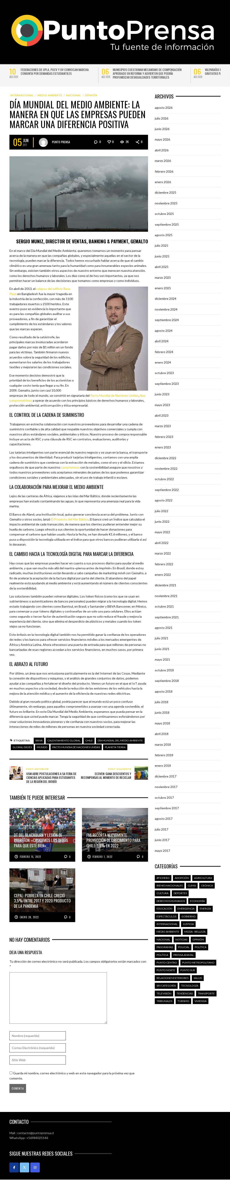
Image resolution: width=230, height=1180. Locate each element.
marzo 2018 (163, 744)
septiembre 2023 (167, 383)
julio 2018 (161, 702)
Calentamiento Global (63, 740)
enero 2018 (163, 765)
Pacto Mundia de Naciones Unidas (76, 747)
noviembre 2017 (166, 787)
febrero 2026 (164, 171)
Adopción (182, 878)
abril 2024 (161, 341)
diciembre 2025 (165, 192)
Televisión (164, 993)
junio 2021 (162, 649)
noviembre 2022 (166, 468)
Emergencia (186, 908)
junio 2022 (162, 521)
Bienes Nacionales (170, 885)
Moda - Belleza (195, 931)
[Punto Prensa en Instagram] (35, 1167)
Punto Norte (166, 970)
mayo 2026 (162, 139)
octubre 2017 (164, 797)
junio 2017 (162, 840)
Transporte (206, 993)
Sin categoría (166, 985)
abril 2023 (161, 415)
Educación (164, 908)
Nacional (73, 95)
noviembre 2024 (166, 309)
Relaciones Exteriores (172, 978)
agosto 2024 (163, 330)
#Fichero (163, 878)
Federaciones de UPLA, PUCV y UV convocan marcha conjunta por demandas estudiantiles (55, 71)
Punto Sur (187, 970)
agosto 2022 (163, 500)
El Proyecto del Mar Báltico (69, 519)
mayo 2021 (162, 659)
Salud (198, 978)
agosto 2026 (163, 107)
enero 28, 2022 (29, 917)
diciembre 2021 (165, 585)
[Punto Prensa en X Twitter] (24, 1167)
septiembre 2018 (167, 681)
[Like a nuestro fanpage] (14, 1167)
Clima (192, 885)
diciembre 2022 (165, 458)
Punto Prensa (61, 141)
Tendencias (185, 993)
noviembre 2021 (166, 596)
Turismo (183, 1001)
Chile (89, 740)
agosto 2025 (163, 235)
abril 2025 (161, 267)
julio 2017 (161, 829)
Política (200, 947)
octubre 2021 (164, 606)
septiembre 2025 (167, 224)
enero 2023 (163, 447)
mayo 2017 (162, 850)
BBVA (38, 740)
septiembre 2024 (167, 320)
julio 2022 (161, 511)
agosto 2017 (163, 818)
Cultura (162, 893)
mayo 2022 (162, 532)
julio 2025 (161, 245)
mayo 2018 (162, 723)
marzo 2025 (163, 277)
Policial (184, 947)
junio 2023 (162, 394)
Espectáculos (166, 916)
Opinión (91, 95)
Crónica (207, 885)
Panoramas (165, 947)
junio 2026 (162, 129)
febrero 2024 (164, 352)
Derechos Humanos (171, 901)
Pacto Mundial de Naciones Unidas (114, 395)
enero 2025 (163, 288)
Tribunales (164, 1001)
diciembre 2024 (165, 298)
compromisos (70, 467)
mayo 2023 (162, 405)
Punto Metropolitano (198, 962)
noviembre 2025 (166, 203)
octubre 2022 (164, 479)
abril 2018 (161, 734)
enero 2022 (163, 574)
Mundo (42, 747)
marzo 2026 (163, 161)
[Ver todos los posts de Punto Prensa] (43, 142)
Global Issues (22, 747)
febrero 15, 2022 (30, 857)
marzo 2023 (163, 426)
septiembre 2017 (167, 808)
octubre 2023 (164, 373)
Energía (205, 908)
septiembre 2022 (167, 490)
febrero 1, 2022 (102, 857)
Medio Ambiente (50, 95)
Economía (197, 901)
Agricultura (203, 878)
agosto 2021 (163, 628)
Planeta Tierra (115, 747)
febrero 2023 (164, 437)
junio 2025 (162, 256)
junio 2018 (162, 712)
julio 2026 (161, 118)
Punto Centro (167, 962)
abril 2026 (161, 150)
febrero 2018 (164, 755)
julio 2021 (161, 638)
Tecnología (189, 985)
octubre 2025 (164, 214)
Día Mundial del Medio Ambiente (120, 740)
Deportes (180, 893)
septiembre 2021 (167, 617)
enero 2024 (163, 362)
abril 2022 (161, 543)
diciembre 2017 (165, 776)
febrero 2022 (164, 564)
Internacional (22, 95)
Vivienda (201, 1001)
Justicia (188, 924)
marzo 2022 (163, 553)
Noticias (181, 939)
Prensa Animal (183, 955)
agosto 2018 (163, 691)
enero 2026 (163, 182)
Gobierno (188, 916)
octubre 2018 (164, 670)
